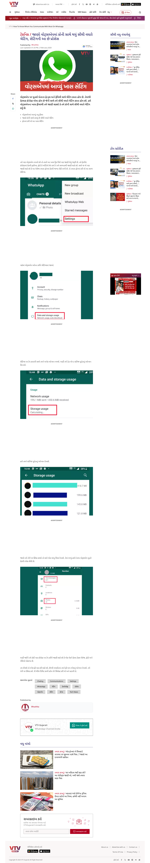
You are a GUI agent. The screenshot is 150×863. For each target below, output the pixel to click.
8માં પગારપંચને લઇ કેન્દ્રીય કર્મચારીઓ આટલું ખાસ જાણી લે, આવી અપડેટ (133, 45)
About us (104, 847)
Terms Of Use (118, 852)
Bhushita (35, 45)
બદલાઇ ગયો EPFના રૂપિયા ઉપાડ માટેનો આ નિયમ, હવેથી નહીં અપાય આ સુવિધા (70, 796)
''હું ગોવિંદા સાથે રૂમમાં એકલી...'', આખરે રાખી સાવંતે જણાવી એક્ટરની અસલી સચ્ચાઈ (133, 71)
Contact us (133, 847)
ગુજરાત (130, 62)
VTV (10, 27)
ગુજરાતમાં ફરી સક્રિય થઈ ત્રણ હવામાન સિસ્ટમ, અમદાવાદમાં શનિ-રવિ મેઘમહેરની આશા (133, 59)
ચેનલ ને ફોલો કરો (81, 725)
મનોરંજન (130, 75)
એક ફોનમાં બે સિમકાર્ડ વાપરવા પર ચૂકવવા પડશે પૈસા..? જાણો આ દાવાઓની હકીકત (71, 754)
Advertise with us (118, 847)
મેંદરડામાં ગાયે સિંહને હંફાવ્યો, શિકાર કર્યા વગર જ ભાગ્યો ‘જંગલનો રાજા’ (133, 197)
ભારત (129, 50)
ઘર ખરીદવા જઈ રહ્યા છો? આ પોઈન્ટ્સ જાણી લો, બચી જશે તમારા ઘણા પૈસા (70, 775)
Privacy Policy (132, 852)
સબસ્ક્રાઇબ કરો (81, 832)
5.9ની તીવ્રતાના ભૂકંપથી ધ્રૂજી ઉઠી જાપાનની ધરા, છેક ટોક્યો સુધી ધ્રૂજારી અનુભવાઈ (71, 18)
